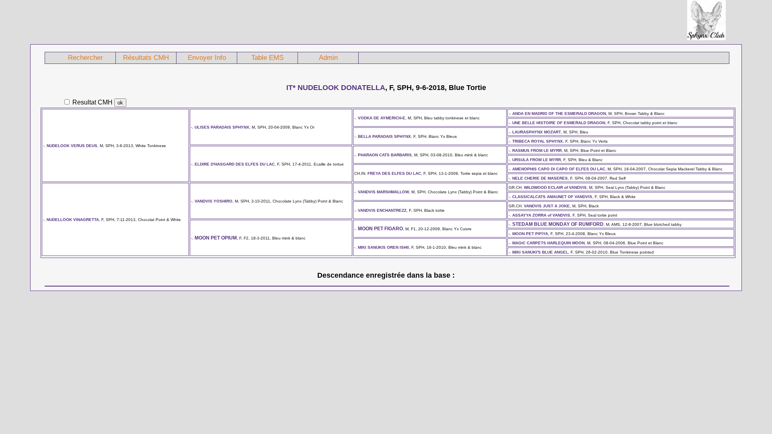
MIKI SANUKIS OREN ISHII (383, 247)
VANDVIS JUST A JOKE (547, 206)
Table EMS (267, 57)
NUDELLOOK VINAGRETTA (73, 219)
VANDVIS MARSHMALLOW (383, 192)
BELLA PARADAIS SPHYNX (384, 136)
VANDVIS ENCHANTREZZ (382, 210)
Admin (328, 57)
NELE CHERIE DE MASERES (540, 178)
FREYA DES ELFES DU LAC (394, 173)
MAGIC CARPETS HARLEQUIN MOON (548, 243)
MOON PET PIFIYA (530, 233)
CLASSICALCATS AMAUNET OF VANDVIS (552, 196)
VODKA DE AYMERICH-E (381, 118)
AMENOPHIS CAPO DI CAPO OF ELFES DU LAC (558, 169)
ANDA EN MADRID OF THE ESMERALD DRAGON (559, 113)
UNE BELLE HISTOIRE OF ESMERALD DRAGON (558, 123)
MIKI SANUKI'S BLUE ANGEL (540, 252)
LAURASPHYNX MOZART (536, 132)
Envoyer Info (207, 57)
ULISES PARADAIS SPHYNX (222, 127)
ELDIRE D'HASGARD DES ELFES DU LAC (235, 164)
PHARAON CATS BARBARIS (385, 155)
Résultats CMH (146, 57)
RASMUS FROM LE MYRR (537, 150)
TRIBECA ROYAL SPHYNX (537, 141)
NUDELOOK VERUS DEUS (72, 145)
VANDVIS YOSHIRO (213, 201)
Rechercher (85, 57)
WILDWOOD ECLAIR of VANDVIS (555, 187)
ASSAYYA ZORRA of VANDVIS (541, 215)
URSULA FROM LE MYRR (536, 160)
